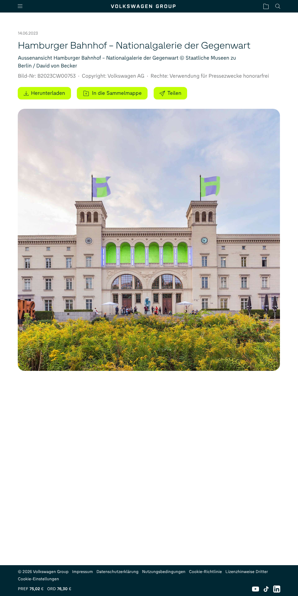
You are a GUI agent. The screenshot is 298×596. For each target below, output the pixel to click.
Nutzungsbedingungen (163, 571)
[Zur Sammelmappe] (265, 6)
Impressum (82, 571)
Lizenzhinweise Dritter (247, 571)
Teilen (174, 93)
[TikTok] (266, 589)
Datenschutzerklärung (117, 571)
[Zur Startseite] (143, 6)
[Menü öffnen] (22, 6)
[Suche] (277, 6)
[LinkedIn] (276, 589)
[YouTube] (255, 589)
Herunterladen (48, 93)
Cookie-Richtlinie (205, 571)
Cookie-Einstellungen (38, 579)
